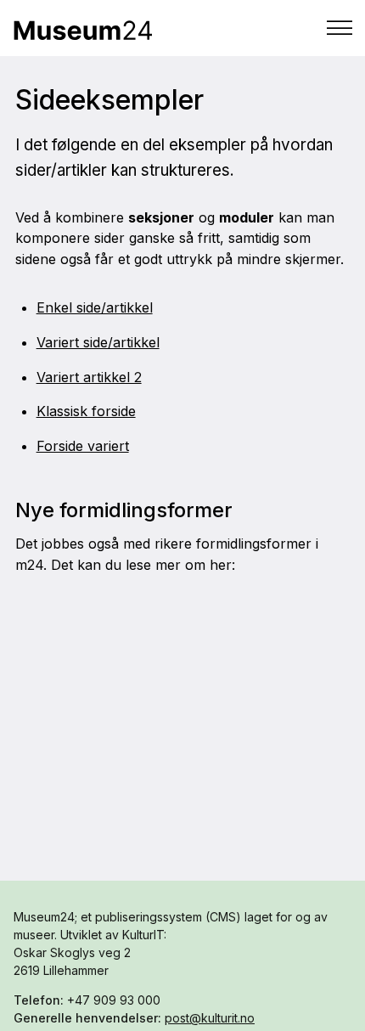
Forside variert (82, 445)
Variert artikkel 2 (89, 377)
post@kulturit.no (210, 1018)
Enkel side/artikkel (94, 307)
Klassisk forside (86, 411)
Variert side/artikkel (98, 342)
